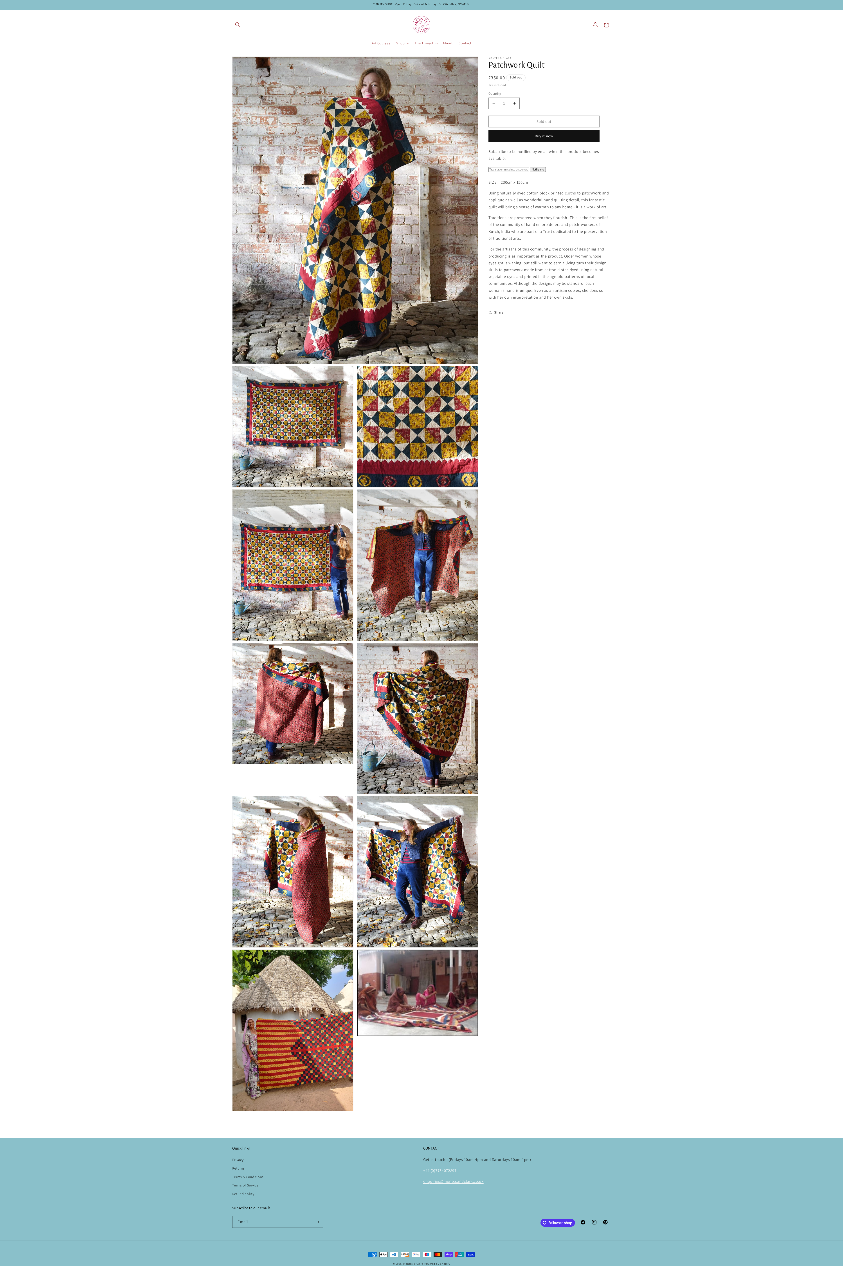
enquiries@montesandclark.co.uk (453, 1181)
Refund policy (243, 1194)
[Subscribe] (317, 1222)
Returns (238, 1168)
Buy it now (544, 135)
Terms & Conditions (248, 1177)
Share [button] (498, 312)
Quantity (494, 94)
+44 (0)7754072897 (440, 1170)
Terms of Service (245, 1185)
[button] (237, 25)
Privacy (238, 1159)
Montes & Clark (413, 1264)
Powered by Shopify (437, 1264)
